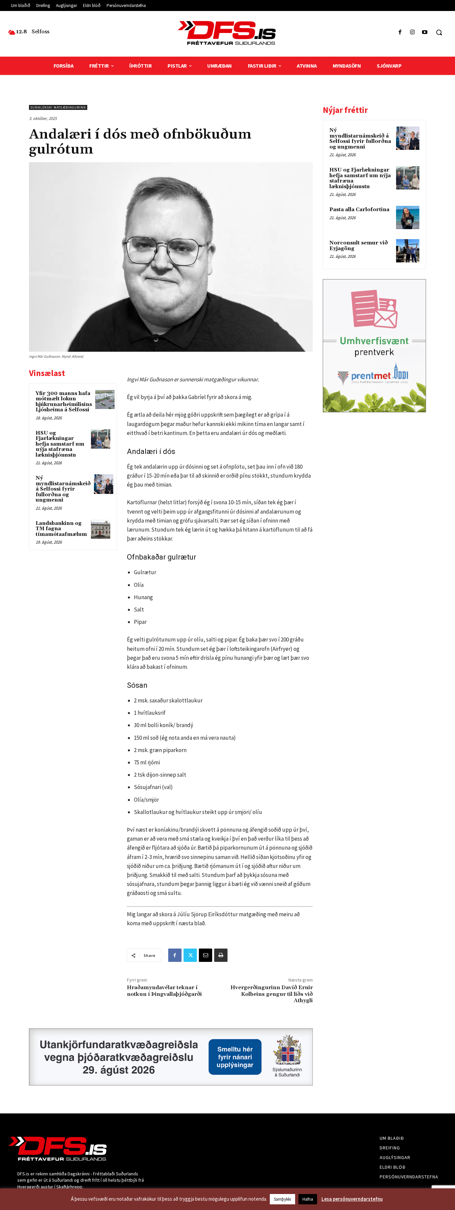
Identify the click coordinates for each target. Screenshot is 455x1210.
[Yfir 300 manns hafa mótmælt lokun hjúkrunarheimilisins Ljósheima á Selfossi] (105, 399)
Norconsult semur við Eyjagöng (358, 246)
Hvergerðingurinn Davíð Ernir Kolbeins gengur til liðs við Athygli (271, 994)
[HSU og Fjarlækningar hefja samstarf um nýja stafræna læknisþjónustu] (100, 439)
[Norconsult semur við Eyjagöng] (407, 250)
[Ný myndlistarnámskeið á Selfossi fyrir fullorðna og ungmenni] (103, 484)
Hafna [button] (307, 1199)
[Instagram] (412, 32)
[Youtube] (424, 32)
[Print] (221, 955)
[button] (439, 32)
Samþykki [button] (282, 1199)
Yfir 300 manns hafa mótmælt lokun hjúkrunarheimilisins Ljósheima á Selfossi (64, 401)
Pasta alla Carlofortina (359, 209)
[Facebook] (399, 32)
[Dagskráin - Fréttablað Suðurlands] (227, 33)
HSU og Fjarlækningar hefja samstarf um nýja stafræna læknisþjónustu (60, 444)
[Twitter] (190, 955)
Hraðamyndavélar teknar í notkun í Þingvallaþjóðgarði (164, 990)
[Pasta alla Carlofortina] (407, 217)
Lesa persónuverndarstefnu (352, 1199)
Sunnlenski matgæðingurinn (58, 107)
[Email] (205, 955)
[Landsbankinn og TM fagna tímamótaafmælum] (100, 529)
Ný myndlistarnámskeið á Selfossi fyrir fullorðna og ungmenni (63, 489)
